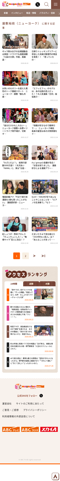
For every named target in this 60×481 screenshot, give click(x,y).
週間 (31, 284)
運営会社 (7, 403)
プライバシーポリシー (35, 410)
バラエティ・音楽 (47, 12)
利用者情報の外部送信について (18, 416)
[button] (58, 14)
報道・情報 (31, 12)
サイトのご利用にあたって (30, 403)
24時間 (13, 284)
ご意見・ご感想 (10, 410)
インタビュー (17, 12)
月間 (47, 284)
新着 (6, 12)
